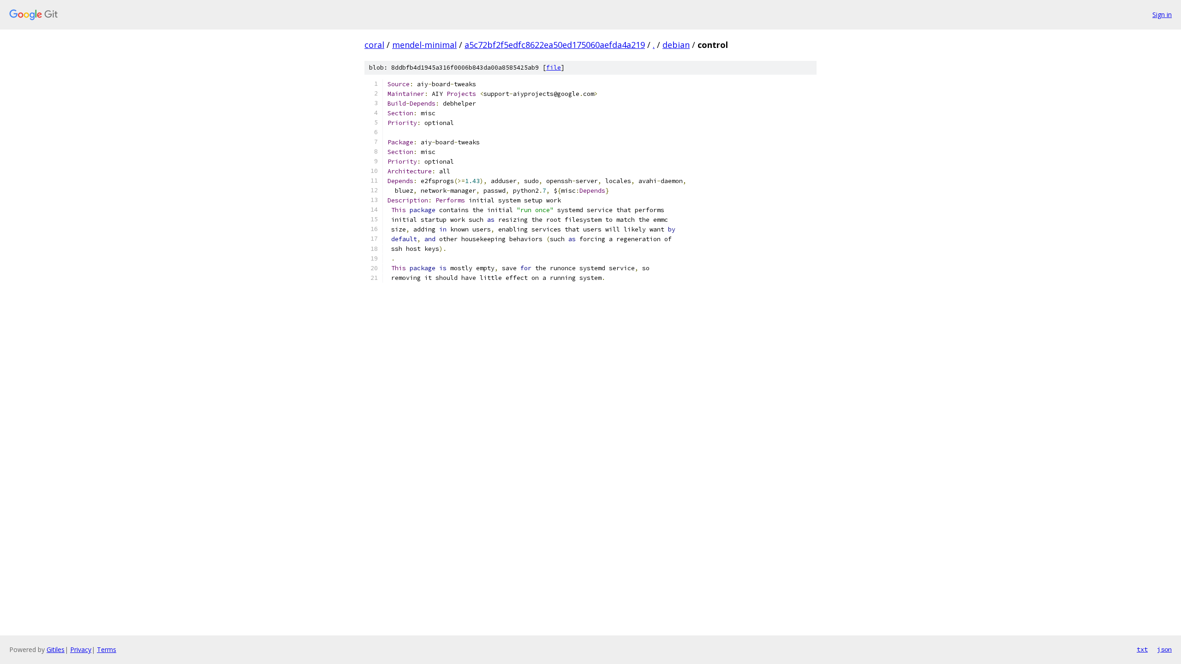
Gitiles (56, 649)
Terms (106, 649)
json (1164, 649)
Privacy (80, 649)
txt (1142, 649)
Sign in (1162, 14)
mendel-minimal (424, 44)
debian (676, 44)
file (553, 67)
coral (374, 44)
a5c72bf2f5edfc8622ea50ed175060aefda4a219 (555, 44)
